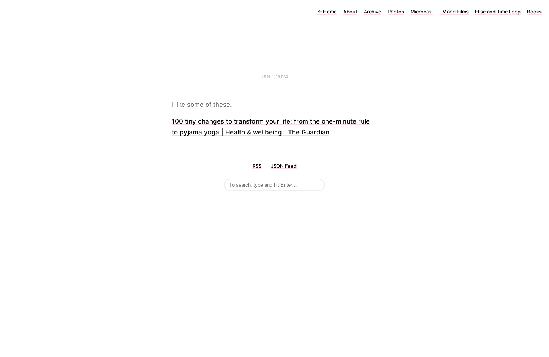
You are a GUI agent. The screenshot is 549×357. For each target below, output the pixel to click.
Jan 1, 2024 (274, 77)
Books (534, 12)
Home (327, 12)
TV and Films (454, 12)
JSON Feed (284, 166)
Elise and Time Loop (498, 12)
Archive (372, 12)
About (350, 12)
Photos (396, 12)
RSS (256, 166)
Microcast (421, 12)
